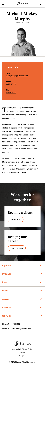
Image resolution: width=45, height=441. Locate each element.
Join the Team (17, 248)
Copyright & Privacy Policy (22, 349)
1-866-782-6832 (14, 324)
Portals (22, 353)
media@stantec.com (23, 329)
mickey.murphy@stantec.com (17, 76)
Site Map (22, 356)
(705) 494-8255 (11, 84)
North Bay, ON (11, 92)
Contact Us (16, 219)
